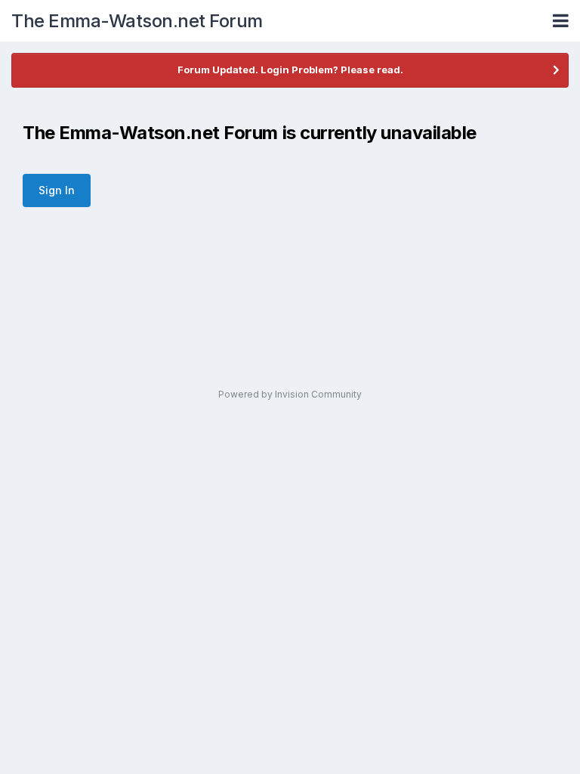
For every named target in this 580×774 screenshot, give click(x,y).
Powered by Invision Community (290, 394)
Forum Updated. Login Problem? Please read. (290, 69)
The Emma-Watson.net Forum (137, 21)
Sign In (57, 190)
